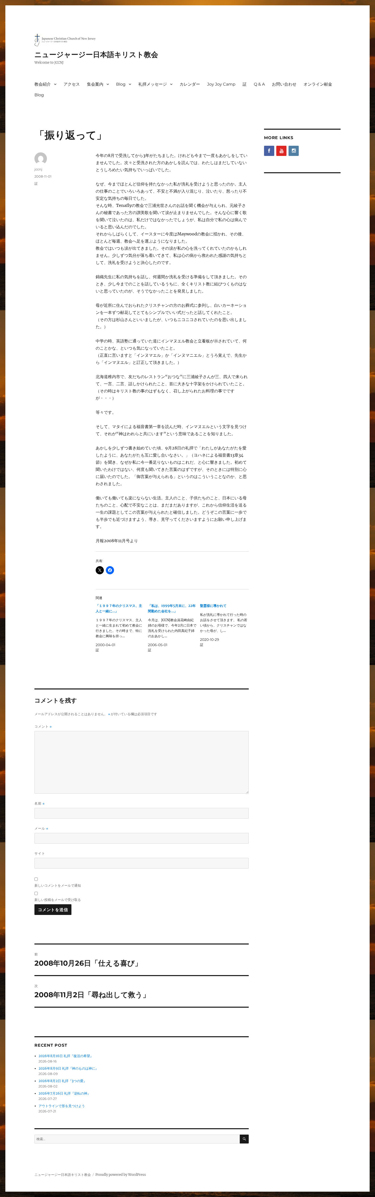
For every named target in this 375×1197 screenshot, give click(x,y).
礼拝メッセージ (152, 84)
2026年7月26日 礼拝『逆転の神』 (65, 1093)
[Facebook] (269, 151)
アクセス (72, 84)
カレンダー (190, 84)
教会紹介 (42, 84)
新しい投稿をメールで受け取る (57, 900)
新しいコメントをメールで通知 (57, 885)
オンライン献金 (318, 84)
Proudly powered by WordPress (120, 1175)
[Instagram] (294, 151)
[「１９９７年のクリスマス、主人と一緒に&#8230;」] (122, 628)
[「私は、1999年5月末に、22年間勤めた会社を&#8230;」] (174, 628)
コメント (43, 726)
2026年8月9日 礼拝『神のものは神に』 (68, 1068)
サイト (39, 853)
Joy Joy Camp (221, 84)
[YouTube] (281, 151)
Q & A (259, 84)
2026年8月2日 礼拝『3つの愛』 (63, 1081)
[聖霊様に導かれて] (226, 625)
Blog (121, 84)
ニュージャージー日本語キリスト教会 (96, 54)
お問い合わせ (284, 84)
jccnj (38, 169)
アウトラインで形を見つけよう (62, 1106)
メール (41, 828)
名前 (39, 803)
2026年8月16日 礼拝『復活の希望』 (66, 1056)
